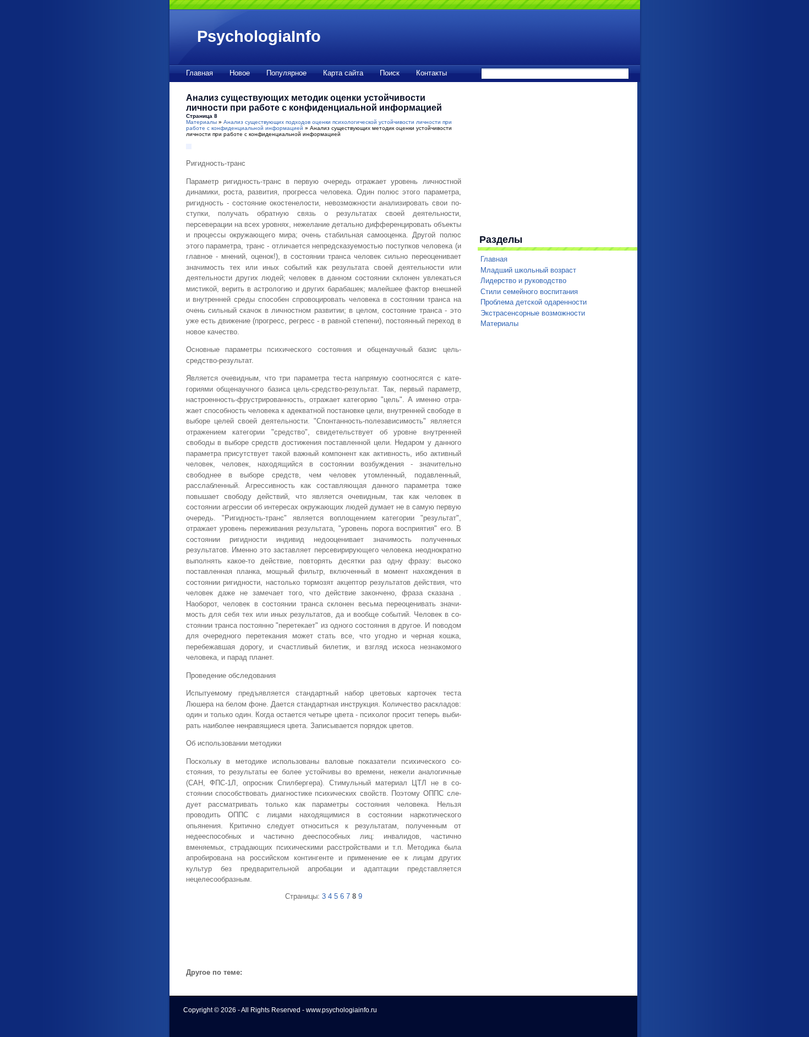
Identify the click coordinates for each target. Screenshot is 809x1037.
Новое (239, 73)
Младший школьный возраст (528, 270)
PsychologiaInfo (259, 36)
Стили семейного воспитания (529, 291)
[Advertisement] (315, 941)
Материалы (201, 122)
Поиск (390, 73)
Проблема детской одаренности (533, 302)
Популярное (286, 73)
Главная (199, 73)
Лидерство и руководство (523, 280)
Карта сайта (343, 73)
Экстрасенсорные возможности (532, 313)
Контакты (431, 73)
